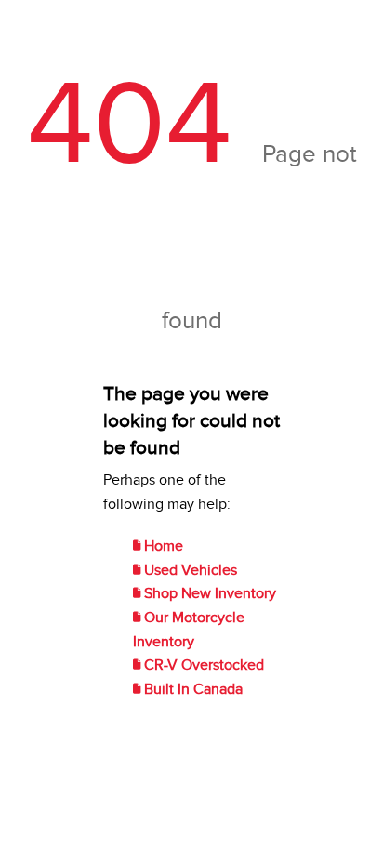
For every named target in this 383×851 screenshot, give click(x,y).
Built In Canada (191, 689)
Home (161, 546)
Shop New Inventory (208, 593)
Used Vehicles (188, 570)
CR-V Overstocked (202, 665)
